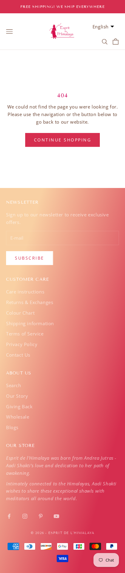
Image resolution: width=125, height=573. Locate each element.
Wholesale (17, 417)
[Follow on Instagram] (25, 516)
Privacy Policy (21, 344)
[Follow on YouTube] (56, 516)
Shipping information (30, 323)
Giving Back (19, 406)
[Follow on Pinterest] (41, 516)
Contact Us (18, 355)
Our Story (17, 396)
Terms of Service (25, 334)
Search (13, 385)
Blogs (12, 427)
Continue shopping (62, 140)
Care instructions (25, 292)
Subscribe (29, 258)
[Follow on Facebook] (9, 516)
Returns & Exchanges (29, 302)
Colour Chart (20, 313)
